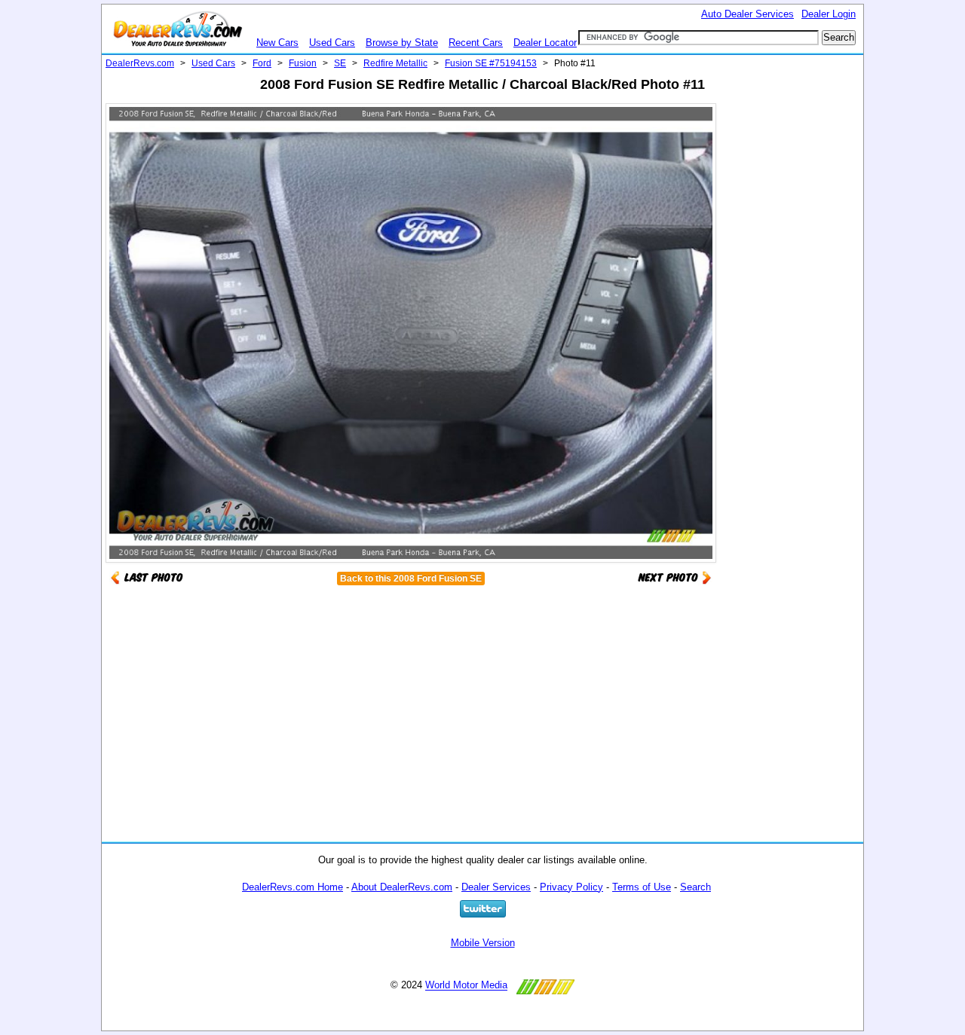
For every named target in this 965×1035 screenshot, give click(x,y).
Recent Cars (476, 42)
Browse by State (402, 42)
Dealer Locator (545, 42)
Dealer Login (828, 14)
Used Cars (332, 42)
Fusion (303, 63)
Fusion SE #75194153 (491, 63)
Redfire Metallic (395, 63)
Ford (262, 63)
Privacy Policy (571, 887)
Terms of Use (641, 887)
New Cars (277, 42)
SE (340, 63)
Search (695, 887)
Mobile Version (483, 942)
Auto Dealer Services (747, 14)
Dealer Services (496, 887)
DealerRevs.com (140, 63)
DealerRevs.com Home (292, 887)
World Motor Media (466, 985)
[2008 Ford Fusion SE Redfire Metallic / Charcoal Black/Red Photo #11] (674, 576)
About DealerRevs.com (401, 887)
